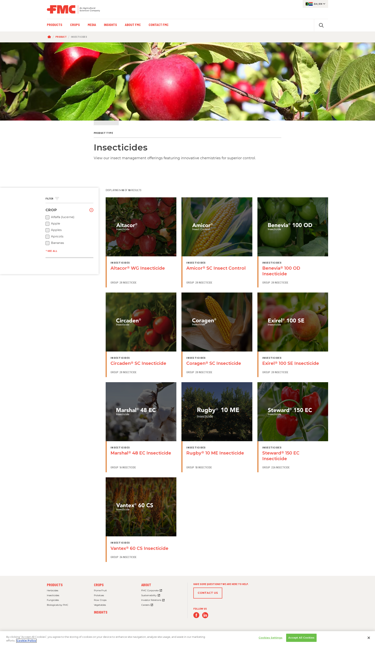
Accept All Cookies (301, 637)
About (146, 585)
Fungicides (53, 599)
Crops (99, 585)
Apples (56, 230)
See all (52, 250)
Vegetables (100, 604)
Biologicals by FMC (57, 604)
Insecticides (53, 595)
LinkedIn (205, 615)
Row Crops (100, 599)
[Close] (368, 637)
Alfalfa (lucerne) (62, 217)
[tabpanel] (187, 81)
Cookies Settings (270, 637)
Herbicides (52, 590)
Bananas (57, 243)
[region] (187, 638)
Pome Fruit (100, 590)
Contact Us (208, 593)
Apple (55, 223)
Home (50, 37)
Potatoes (99, 595)
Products (55, 585)
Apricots (57, 236)
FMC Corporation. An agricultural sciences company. (73, 9)
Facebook (196, 615)
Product (61, 36)
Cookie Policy (26, 640)
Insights (100, 612)
